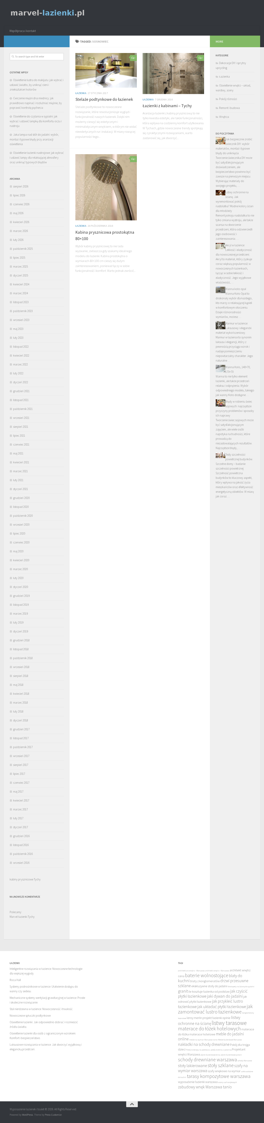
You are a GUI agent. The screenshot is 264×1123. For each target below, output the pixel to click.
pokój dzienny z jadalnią (221, 1050)
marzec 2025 (20, 266)
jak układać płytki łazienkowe (221, 1006)
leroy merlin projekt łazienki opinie (208, 1018)
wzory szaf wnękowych (227, 1082)
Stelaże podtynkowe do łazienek (104, 99)
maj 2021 (18, 453)
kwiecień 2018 (21, 693)
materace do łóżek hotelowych (209, 1028)
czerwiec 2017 (21, 782)
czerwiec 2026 (21, 204)
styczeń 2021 (20, 489)
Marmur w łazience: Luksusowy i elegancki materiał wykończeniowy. (233, 328)
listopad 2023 (21, 302)
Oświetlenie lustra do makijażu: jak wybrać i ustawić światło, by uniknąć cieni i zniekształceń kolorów (36, 84)
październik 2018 (23, 658)
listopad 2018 (21, 649)
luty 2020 (18, 578)
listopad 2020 (21, 507)
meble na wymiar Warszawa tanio (203, 1039)
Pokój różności (228, 99)
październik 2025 (23, 249)
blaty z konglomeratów (205, 981)
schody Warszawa (245, 1060)
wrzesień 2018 (21, 667)
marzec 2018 (20, 702)
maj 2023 (18, 329)
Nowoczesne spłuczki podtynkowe (30, 1015)
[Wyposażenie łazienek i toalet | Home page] (47, 13)
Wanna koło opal (235, 289)
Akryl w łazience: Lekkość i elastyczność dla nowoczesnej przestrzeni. (234, 249)
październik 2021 (23, 409)
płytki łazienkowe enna (210, 1055)
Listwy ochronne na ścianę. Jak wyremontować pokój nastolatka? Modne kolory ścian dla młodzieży (234, 201)
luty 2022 (18, 373)
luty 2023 (18, 338)
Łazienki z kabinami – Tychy (167, 105)
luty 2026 (18, 240)
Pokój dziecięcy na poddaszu (198, 1050)
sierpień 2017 (20, 765)
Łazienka (80, 93)
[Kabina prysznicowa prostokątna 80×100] (106, 187)
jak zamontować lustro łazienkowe (215, 1009)
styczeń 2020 (20, 587)
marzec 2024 (20, 293)
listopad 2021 (21, 400)
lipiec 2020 (19, 533)
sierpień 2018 (20, 676)
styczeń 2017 (20, 827)
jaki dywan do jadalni (225, 996)
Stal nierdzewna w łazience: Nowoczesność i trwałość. (41, 1009)
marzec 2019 (20, 613)
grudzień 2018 (21, 640)
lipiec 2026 (19, 195)
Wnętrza (224, 117)
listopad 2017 (21, 738)
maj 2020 (18, 551)
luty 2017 (18, 818)
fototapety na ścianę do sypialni (241, 986)
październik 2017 (23, 747)
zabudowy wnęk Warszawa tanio (205, 1087)
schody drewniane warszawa (207, 1059)
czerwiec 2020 (21, 542)
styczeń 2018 (20, 720)
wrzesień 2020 (21, 524)
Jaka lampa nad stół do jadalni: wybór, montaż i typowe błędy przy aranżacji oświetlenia (34, 139)
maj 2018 (18, 685)
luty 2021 (18, 480)
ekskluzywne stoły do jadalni (209, 986)
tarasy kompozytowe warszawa (218, 1076)
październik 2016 (23, 854)
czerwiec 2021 (21, 444)
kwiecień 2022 (21, 355)
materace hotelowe (202, 1034)
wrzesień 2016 (21, 863)
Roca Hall (15, 980)
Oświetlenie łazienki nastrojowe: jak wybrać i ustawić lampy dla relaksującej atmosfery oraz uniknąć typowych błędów (37, 157)
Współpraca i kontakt (22, 31)
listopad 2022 (21, 346)
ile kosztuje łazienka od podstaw (209, 992)
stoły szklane (221, 1065)
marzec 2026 (20, 231)
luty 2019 (18, 622)
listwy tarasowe (229, 1022)
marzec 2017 (20, 809)
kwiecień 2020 (21, 560)
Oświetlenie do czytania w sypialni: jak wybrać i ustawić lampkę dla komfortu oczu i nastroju (36, 121)
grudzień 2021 (21, 391)
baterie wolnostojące (206, 975)
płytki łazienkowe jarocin (231, 1055)
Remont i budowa (229, 108)
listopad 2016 (21, 845)
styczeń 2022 (20, 382)
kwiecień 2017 (21, 800)
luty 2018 (18, 711)
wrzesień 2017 (21, 756)
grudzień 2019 (21, 596)
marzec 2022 (20, 364)
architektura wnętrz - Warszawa (191, 970)
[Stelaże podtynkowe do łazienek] (106, 70)
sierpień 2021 (20, 427)
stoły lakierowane (192, 1065)
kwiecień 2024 (21, 284)
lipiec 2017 (19, 774)
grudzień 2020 (21, 498)
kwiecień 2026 (21, 222)
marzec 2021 (20, 471)
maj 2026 (18, 213)
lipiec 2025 (19, 257)
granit (183, 991)
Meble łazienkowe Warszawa (230, 1039)
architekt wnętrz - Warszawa (217, 970)
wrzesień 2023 (21, 320)
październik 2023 (23, 311)
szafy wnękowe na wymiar (224, 1071)
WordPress (27, 1114)
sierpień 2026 (20, 186)
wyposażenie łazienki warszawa (198, 1082)
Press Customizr (53, 1114)
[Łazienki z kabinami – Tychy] (173, 73)
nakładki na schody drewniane (203, 1044)
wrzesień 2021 (21, 418)
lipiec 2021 (19, 435)
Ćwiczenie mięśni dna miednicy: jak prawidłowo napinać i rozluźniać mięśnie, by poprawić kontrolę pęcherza (36, 102)
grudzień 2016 (21, 836)
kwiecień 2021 (21, 462)
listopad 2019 (21, 604)
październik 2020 (23, 515)
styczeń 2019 (20, 631)
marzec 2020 (20, 569)
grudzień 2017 (21, 729)
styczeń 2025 (20, 275)
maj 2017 (18, 791)
